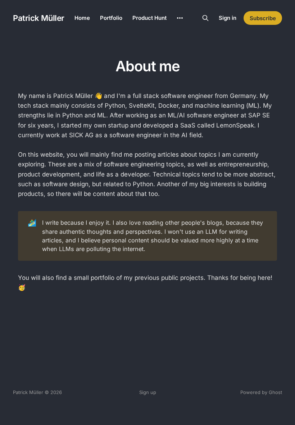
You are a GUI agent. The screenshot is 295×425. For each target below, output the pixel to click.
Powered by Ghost (261, 392)
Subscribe (263, 18)
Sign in (227, 17)
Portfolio (111, 17)
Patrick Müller (38, 18)
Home (82, 17)
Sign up (147, 392)
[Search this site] (205, 18)
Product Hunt (149, 17)
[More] (179, 18)
